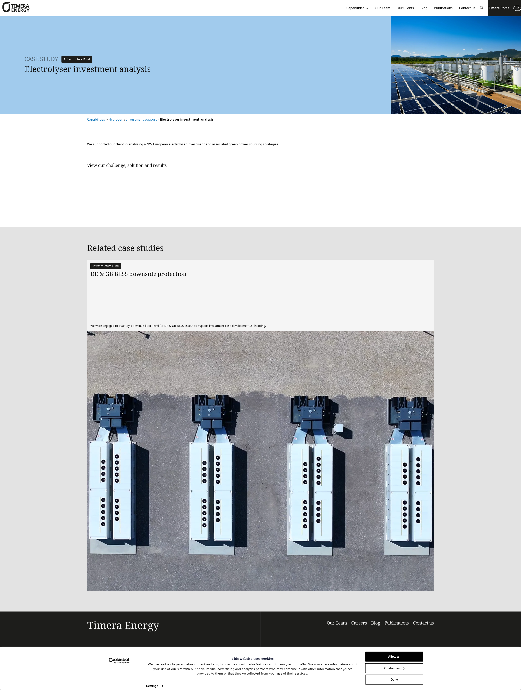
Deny (394, 679)
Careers (359, 623)
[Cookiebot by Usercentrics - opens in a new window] (119, 661)
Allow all (394, 656)
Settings (152, 686)
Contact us (467, 8)
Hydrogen (115, 119)
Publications (443, 8)
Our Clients (405, 8)
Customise (392, 668)
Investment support (141, 119)
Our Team (382, 8)
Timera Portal (499, 8)
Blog (423, 8)
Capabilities (355, 8)
